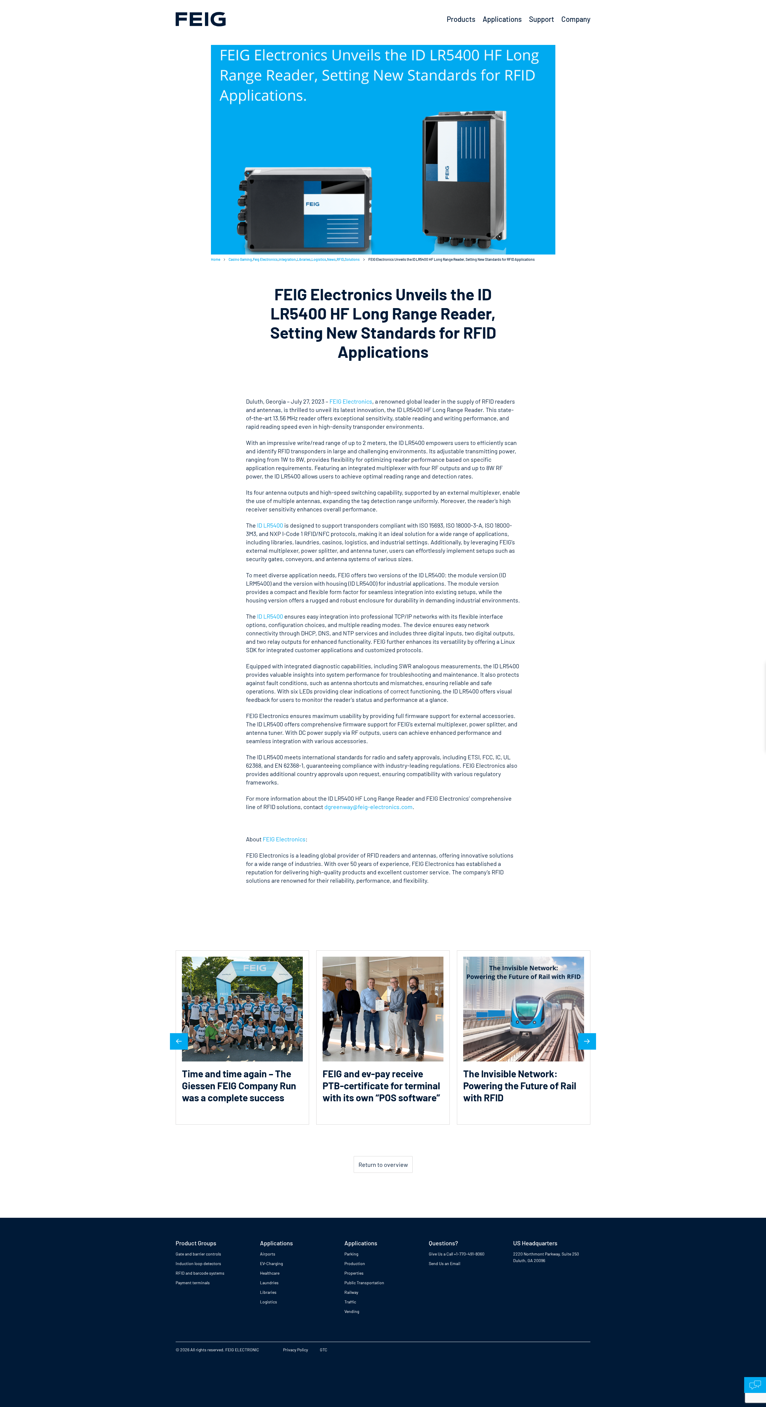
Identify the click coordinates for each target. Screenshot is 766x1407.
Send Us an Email (444, 1263)
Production (354, 1263)
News (331, 259)
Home (215, 259)
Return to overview (383, 1164)
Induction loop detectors (198, 1263)
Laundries (269, 1282)
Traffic (350, 1301)
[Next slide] (587, 1041)
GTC (323, 1349)
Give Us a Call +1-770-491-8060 (456, 1253)
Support (541, 19)
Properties (354, 1273)
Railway (351, 1292)
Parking (351, 1253)
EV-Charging (271, 1263)
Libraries (304, 259)
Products (461, 19)
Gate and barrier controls (198, 1253)
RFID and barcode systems (200, 1273)
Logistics (318, 259)
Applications (502, 19)
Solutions (352, 259)
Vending (351, 1311)
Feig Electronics (265, 259)
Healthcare (269, 1273)
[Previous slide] (179, 1041)
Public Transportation (364, 1282)
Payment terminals (193, 1282)
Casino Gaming (240, 259)
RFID (340, 259)
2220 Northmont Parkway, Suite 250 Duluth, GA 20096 (546, 1257)
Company (575, 19)
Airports (267, 1253)
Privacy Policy (295, 1349)
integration (287, 259)
